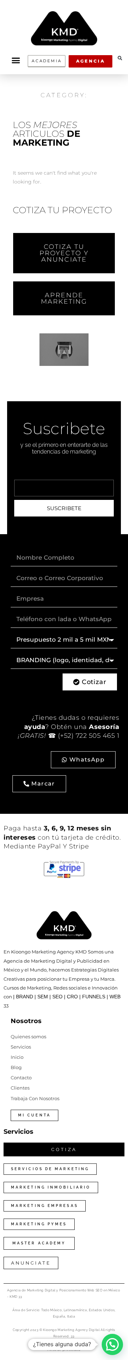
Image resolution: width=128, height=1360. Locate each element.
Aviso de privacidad (63, 1350)
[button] (15, 60)
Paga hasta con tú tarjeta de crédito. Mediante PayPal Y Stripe (62, 837)
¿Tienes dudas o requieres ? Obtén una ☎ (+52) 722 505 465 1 (68, 727)
